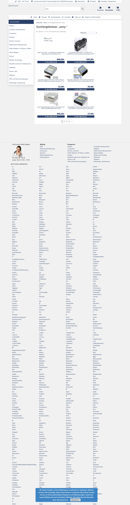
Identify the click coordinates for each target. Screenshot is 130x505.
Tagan (68, 460)
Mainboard (69, 350)
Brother (14, 204)
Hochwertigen (16, 292)
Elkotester (96, 241)
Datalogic (42, 224)
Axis (67, 190)
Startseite (39, 22)
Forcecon (69, 263)
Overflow (15, 396)
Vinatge (68, 487)
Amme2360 (69, 180)
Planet (95, 407)
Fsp (67, 265)
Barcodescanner (17, 195)
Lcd (13, 332)
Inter (40, 307)
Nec (94, 371)
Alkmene (15, 178)
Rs (40, 420)
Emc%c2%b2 (70, 244)
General (14, 275)
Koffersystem (97, 323)
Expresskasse (16, 252)
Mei (13, 356)
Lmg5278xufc (97, 339)
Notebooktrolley (44, 387)
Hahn (14, 284)
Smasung (96, 429)
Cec (67, 211)
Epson (95, 246)
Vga (40, 487)
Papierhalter (70, 401)
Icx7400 (14, 301)
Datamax (69, 224)
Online (41, 392)
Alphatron (96, 178)
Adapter (14, 173)
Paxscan (95, 403)
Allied (67, 178)
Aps (67, 184)
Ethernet (15, 250)
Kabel (95, 314)
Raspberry (42, 423)
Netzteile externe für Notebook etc (20, 64)
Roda (14, 427)
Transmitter (69, 473)
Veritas (68, 485)
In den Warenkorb (51, 62)
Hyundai (41, 296)
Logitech (42, 341)
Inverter (95, 296)
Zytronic (68, 504)
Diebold (14, 228)
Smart (41, 449)
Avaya (95, 188)
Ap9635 (41, 182)
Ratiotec (68, 423)
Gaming (95, 270)
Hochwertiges (70, 292)
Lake (94, 332)
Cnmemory (15, 215)
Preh (67, 411)
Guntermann (16, 281)
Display (41, 222)
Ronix (68, 427)
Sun (94, 455)
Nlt (67, 383)
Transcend (15, 473)
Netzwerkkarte (70, 374)
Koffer (41, 323)
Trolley (41, 475)
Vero (94, 485)
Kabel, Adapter (14, 52)
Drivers (41, 232)
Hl (39, 290)
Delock (68, 222)
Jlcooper (15, 314)
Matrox (41, 352)
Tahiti (40, 460)
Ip (12, 312)
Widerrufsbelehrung (46, 155)
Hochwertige (97, 290)
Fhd (67, 259)
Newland (15, 383)
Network (95, 378)
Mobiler (41, 363)
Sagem (68, 432)
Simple (95, 445)
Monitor (41, 365)
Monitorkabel (97, 365)
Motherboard (43, 367)
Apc (94, 182)
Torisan (14, 471)
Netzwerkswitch (17, 380)
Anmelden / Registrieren (108, 1)
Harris (68, 284)
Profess (68, 413)
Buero (41, 204)
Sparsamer (15, 453)
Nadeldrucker (97, 374)
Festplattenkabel (98, 256)
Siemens (42, 445)
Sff (40, 443)
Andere (11, 26)
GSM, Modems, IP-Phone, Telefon (20, 48)
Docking (14, 230)
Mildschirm (42, 347)
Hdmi (14, 286)
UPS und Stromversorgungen (18, 79)
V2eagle (41, 483)
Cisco (41, 206)
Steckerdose (43, 455)
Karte (67, 317)
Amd (40, 180)
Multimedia (69, 369)
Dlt (94, 228)
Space (14, 451)
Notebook (12, 67)
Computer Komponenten (17, 29)
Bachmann (42, 193)
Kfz (94, 319)
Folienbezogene (44, 263)
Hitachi (14, 290)
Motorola (69, 367)
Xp (13, 498)
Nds (94, 376)
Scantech (69, 436)
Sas (94, 434)
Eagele (95, 254)
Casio (14, 211)
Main (40, 350)
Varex (95, 483)
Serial (95, 440)
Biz (67, 204)
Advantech (42, 176)
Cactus (41, 209)
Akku (67, 176)
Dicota (95, 226)
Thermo (68, 467)
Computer (96, 215)
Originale (69, 394)
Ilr (39, 303)
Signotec (69, 445)
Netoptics (69, 378)
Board (95, 199)
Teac (94, 462)
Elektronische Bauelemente (18, 45)
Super (41, 458)
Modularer (96, 363)
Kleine (68, 321)
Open (68, 392)
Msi (13, 369)
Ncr (67, 376)
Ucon (67, 478)
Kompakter (42, 326)
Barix (40, 195)
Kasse (95, 317)
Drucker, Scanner (14, 41)
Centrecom (96, 211)
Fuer (94, 268)
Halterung (42, 284)
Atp (13, 188)
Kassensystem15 (44, 319)
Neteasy (41, 378)
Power (41, 411)
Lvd (67, 345)
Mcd (94, 352)
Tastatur (41, 462)
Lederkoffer (16, 337)
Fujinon (95, 265)
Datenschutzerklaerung (47, 148)
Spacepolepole (71, 451)
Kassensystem (17, 319)
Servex (14, 443)
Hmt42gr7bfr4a (71, 290)
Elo (13, 244)
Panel (14, 401)
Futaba (41, 270)
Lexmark (69, 337)
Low (94, 341)
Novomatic (69, 387)
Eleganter (42, 241)
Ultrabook (15, 480)
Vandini (68, 483)
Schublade (42, 438)
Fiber (94, 259)
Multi (40, 369)
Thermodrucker (98, 467)
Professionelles (44, 416)
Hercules (69, 286)
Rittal (40, 425)
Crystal (14, 219)
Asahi (14, 186)
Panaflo (68, 398)
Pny (67, 409)
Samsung (69, 429)
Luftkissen (69, 343)
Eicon (41, 239)
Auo (67, 166)
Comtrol (14, 217)
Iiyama (14, 303)
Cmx (94, 213)
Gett (13, 277)
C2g (94, 206)
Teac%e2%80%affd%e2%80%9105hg (24, 464)
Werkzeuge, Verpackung (17, 83)
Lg (94, 330)
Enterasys (69, 246)
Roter (14, 429)
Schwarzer (69, 438)
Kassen (11, 56)
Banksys (68, 193)
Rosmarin (96, 427)
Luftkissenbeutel (98, 343)
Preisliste (93, 1)
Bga (40, 197)
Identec (68, 301)
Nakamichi (15, 376)
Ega (13, 239)
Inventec (42, 310)
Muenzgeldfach (17, 371)
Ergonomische (43, 248)
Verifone (41, 485)
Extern (41, 252)
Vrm (13, 489)
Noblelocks (42, 385)
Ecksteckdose (97, 237)
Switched (96, 458)
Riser (14, 425)
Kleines (95, 321)
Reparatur (96, 423)
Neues (68, 380)
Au (67, 188)
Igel (94, 301)
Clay (67, 219)
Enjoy (41, 246)
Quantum (96, 418)
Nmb (94, 383)
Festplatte (69, 256)
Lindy (14, 339)
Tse (67, 475)
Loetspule (69, 341)
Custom (41, 219)
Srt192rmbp (70, 453)
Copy (40, 217)
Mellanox (42, 356)
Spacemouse (43, 451)
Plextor (41, 409)
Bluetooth (42, 199)
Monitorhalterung (71, 365)
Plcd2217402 (16, 409)
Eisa (40, 254)
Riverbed (69, 425)
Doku (67, 230)
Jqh (40, 314)
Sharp (95, 443)
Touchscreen (70, 471)
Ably (13, 171)
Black (67, 197)
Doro (94, 230)
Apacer (68, 182)
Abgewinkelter (97, 169)
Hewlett (95, 286)
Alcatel (95, 176)
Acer (67, 171)
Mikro (41, 359)
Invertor (68, 310)
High (40, 288)
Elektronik (69, 241)
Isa (40, 312)
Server (41, 432)
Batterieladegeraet (72, 195)
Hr (40, 294)
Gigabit (41, 277)
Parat (41, 403)
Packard (41, 398)
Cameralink (69, 209)
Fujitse (14, 268)
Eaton (68, 237)
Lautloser (96, 335)
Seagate (15, 432)
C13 (67, 206)
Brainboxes (96, 202)
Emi (94, 244)
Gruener (95, 279)
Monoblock (15, 367)
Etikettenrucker (44, 250)
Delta (14, 226)
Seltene (41, 440)
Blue (13, 199)
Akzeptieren (75, 500)
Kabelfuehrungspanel (19, 317)
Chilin (41, 213)
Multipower (96, 369)
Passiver (69, 403)
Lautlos (68, 335)
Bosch (41, 202)
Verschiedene (16, 487)
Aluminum (15, 180)
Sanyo (68, 434)
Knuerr (14, 323)
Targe (95, 460)
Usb (40, 480)
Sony (94, 449)
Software (12, 75)
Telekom (68, 464)
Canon (95, 209)
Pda (67, 405)
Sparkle (95, 451)
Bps (67, 202)
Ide (40, 301)
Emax (41, 244)
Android (14, 182)
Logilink (14, 341)
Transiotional (43, 473)
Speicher (42, 453)
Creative (95, 217)
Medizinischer (97, 354)
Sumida (68, 455)
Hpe (13, 294)
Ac (40, 171)
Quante (68, 418)
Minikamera (16, 361)
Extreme (68, 252)
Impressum (43, 151)
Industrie (15, 305)
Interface (69, 307)
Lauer (41, 335)
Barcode (95, 193)
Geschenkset (97, 275)
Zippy (41, 504)
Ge (40, 272)
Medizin (41, 354)
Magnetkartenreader (18, 350)
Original (41, 394)
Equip (14, 248)
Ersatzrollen (70, 248)
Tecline (41, 464)
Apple (41, 184)
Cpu (67, 217)
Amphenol (96, 180)
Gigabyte (69, 277)
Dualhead (42, 235)
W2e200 (15, 491)
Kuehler (68, 328)
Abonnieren (81, 1)
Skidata (14, 447)
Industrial (96, 303)
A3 (13, 169)
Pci (94, 396)
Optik (94, 392)
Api (13, 184)
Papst (95, 401)
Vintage (14, 483)
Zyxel (94, 504)
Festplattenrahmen (18, 259)
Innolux (68, 305)
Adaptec (95, 171)
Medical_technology (15, 60)
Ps (94, 416)
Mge (94, 356)
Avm (40, 190)
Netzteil (41, 374)
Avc (40, 166)
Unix (67, 480)
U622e (14, 478)
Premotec (96, 411)
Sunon (14, 458)
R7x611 (68, 420)
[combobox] (88, 33)
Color (41, 215)
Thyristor (69, 469)
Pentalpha (15, 407)
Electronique (97, 239)
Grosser (68, 279)
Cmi (67, 213)
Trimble (14, 475)
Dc (94, 224)
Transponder (97, 473)
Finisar (14, 261)
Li (93, 337)
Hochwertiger (43, 292)
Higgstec (15, 288)
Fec (40, 256)
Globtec (14, 279)
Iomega (95, 310)
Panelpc (41, 401)
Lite (40, 339)
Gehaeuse (96, 272)
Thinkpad (42, 469)
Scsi (94, 438)
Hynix (14, 296)
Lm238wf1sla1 (70, 339)
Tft (40, 467)
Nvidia (14, 374)
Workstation (16, 496)
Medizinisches (16, 354)
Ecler (94, 252)
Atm (94, 186)
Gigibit (95, 277)
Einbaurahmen (70, 239)
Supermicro (69, 458)
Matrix (14, 352)
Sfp (67, 443)
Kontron (95, 326)
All (40, 178)
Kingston (15, 321)
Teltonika (96, 464)
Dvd (67, 235)
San (13, 434)
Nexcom (41, 383)
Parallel (14, 403)
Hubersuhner (97, 294)
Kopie (14, 328)
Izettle (68, 312)
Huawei (68, 294)
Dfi (67, 226)
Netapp (14, 378)
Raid (13, 423)
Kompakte (15, 326)
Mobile (14, 363)
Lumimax (15, 345)
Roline (41, 427)
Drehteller (15, 232)
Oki (13, 392)
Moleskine (15, 365)
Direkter (68, 228)
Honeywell (96, 292)
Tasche (14, 462)
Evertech (69, 250)
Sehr (13, 440)
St (13, 455)
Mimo (68, 359)
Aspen (41, 186)
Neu (40, 380)
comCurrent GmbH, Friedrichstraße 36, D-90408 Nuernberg (53, 1)
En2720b (15, 246)
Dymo (14, 237)
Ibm (94, 299)
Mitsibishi (42, 361)
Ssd (94, 453)
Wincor (14, 494)
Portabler (15, 411)
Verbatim (15, 485)
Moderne (69, 363)
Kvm (13, 330)
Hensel (41, 286)
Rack (94, 420)
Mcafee (68, 352)
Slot (13, 449)
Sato (13, 436)
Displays (12, 37)
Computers (12, 33)
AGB (41, 146)
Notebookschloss (17, 387)
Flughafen (96, 261)
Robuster (96, 425)
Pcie (13, 405)
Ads (13, 176)
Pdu (94, 405)
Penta (14, 398)
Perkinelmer (43, 407)
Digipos (41, 228)
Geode (68, 275)
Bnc (67, 199)
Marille (95, 350)
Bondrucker (16, 202)
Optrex (14, 394)
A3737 (41, 169)
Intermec (15, 310)
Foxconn (15, 265)
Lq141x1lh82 (16, 343)
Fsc (40, 265)
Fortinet (95, 263)
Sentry (68, 440)
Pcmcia (41, 405)
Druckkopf (96, 232)
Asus (67, 186)
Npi (94, 387)
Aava (67, 169)
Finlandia (42, 261)
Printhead (15, 413)
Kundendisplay (97, 328)
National (41, 376)
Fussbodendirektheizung (20, 270)
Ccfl (40, 211)
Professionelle (97, 413)
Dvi (94, 235)
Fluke (14, 263)
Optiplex (95, 389)
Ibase (68, 299)
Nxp (40, 389)
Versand (42, 153)
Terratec (14, 467)
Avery (14, 190)
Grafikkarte (42, 279)
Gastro (14, 272)
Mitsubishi (69, 361)
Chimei (14, 206)
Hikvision (69, 288)
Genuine (42, 275)
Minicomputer (97, 359)
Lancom (14, 335)
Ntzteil (14, 389)
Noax (14, 385)
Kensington (69, 319)
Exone (95, 250)
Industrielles (43, 305)
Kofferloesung (70, 323)
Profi (67, 416)
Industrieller (70, 303)
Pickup (68, 407)
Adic (94, 173)
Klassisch (42, 321)
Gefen (68, 272)
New (94, 380)
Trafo (94, 471)
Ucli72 (41, 478)
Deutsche (42, 226)
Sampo (95, 432)
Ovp (40, 396)
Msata (95, 367)
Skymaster (42, 447)
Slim (94, 447)
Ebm (13, 254)
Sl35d (68, 447)
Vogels (95, 487)
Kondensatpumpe (71, 326)
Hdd (94, 284)
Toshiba (41, 471)
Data (13, 224)
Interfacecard (97, 307)
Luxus (41, 345)
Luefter (41, 332)
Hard (94, 281)
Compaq (69, 215)
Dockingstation (44, 230)
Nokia (68, 385)
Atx (40, 188)
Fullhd (68, 268)
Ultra (94, 478)
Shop (45, 22)
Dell (13, 222)
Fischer (68, 261)
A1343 (95, 166)
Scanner (41, 436)
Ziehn (14, 504)
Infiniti (14, 299)
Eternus (95, 248)
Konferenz (42, 330)
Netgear (68, 371)
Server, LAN (13, 71)
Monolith (69, 347)
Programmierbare (18, 418)
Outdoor (95, 394)
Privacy (41, 413)
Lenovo (41, 337)
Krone (41, 328)
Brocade (15, 193)
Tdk (67, 462)
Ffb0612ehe (43, 259)
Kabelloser (42, 317)
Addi (67, 173)
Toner (95, 469)
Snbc (67, 449)
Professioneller (17, 416)
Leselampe (96, 345)
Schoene (96, 436)
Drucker (68, 232)
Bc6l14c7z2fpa (17, 197)
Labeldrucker (70, 332)
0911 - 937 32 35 (23, 1)
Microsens (15, 359)
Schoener (15, 438)
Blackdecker (97, 197)
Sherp (14, 445)
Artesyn (95, 184)
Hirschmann (97, 288)
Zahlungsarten (44, 157)
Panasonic (96, 398)
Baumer (95, 195)
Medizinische (70, 354)
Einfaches (69, 254)
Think (14, 469)
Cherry (14, 213)
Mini (94, 347)
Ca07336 (15, 209)
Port (94, 409)
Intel (94, 305)
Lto (40, 343)
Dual (13, 235)
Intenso (14, 307)
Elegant (14, 241)
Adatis (41, 173)
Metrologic (69, 356)
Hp (67, 281)
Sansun (41, 434)
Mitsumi (95, 361)
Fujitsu (41, 268)
